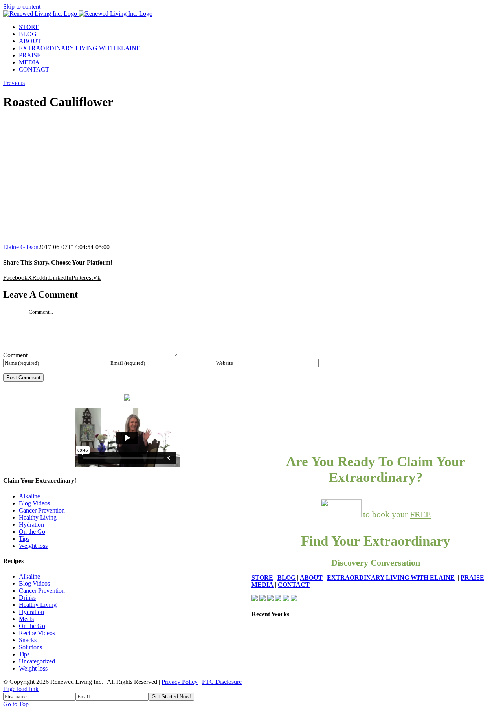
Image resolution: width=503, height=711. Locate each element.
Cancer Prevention (42, 510)
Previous (14, 82)
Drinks (27, 597)
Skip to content (21, 6)
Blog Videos (34, 503)
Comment (15, 355)
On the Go (32, 531)
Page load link (21, 688)
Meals (26, 618)
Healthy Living (38, 517)
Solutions (30, 647)
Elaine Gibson (21, 247)
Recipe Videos (37, 633)
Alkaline (29, 496)
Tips (24, 538)
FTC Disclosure (222, 681)
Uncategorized (37, 661)
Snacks (28, 640)
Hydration (31, 524)
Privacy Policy (180, 681)
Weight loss (33, 545)
